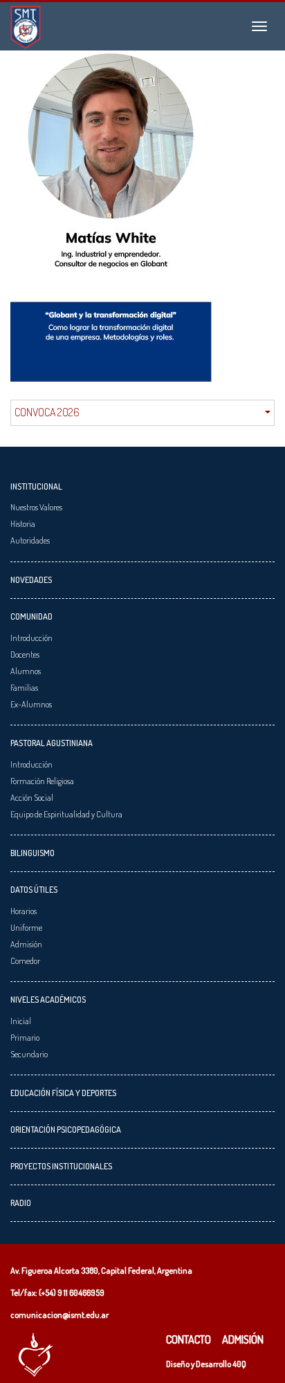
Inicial (20, 1020)
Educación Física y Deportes (63, 1092)
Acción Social (31, 797)
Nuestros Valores (36, 506)
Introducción (31, 637)
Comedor (25, 960)
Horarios (23, 910)
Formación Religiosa (42, 780)
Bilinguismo (32, 852)
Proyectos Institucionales (61, 1165)
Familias (24, 687)
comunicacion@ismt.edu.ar (59, 1314)
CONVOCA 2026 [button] (47, 412)
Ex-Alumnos (31, 703)
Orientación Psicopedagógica (65, 1129)
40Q (239, 1363)
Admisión (26, 943)
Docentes (24, 654)
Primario (24, 1037)
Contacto (188, 1339)
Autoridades (30, 540)
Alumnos (25, 670)
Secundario (29, 1053)
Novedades (31, 579)
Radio (20, 1202)
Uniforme (26, 927)
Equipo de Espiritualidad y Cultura (66, 813)
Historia (22, 523)
